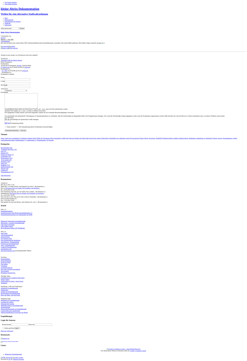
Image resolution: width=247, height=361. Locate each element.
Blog (6, 18)
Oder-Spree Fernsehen (7, 225)
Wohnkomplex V (20, 140)
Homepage (4, 85)
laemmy (3, 38)
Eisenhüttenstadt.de (7, 211)
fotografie (57, 138)
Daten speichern (9, 328)
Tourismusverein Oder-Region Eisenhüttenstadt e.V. (16, 213)
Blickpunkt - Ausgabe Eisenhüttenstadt (12, 223)
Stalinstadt (209, 138)
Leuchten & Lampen (7, 302)
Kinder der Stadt (80, 138)
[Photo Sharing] (5, 46)
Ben (6, 71)
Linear (19, 65)
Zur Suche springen (11, 2)
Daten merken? (12, 127)
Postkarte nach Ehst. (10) (9, 149)
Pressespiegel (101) (7, 158)
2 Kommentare (5, 41)
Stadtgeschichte (183, 138)
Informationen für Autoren (13, 21)
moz (117, 138)
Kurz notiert (97, 138)
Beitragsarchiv (9, 20)
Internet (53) (4, 153)
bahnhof (29, 138)
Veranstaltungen (227, 138)
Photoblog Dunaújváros (8, 273)
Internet (71, 138)
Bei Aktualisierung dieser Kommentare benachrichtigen (36, 127)
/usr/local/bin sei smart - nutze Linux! (12, 281)
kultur (87, 138)
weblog (235, 138)
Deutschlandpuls (6, 261)
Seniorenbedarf (5, 307)
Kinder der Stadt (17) (7, 155)
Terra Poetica (5, 271)
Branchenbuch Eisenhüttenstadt (10, 293)
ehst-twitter (4, 233)
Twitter (21, 357)
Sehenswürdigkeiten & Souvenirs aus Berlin (14, 312)
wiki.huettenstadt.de (7, 235)
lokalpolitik (112, 138)
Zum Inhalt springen (11, 4)
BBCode (7, 123)
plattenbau (122, 138)
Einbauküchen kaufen (7, 304)
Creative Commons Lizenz (138, 351)
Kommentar (4, 92)
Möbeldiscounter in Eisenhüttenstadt (12, 305)
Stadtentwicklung (167, 138)
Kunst (91, 138)
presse (128, 138)
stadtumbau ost (200, 138)
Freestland (4, 266)
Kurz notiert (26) (6, 160)
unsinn (219, 138)
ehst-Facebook (5, 237)
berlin (34, 138)
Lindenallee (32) (6, 156)
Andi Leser (6, 67)
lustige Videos (5, 279)
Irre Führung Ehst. (6, 238)
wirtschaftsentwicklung (8, 140)
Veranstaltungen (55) (7, 172)
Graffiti (63, 138)
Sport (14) (4, 163)
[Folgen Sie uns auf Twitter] (15, 357)
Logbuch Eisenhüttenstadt (9, 247)
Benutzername (6, 324)
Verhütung (4, 283)
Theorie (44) (4, 168)
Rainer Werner (144, 138)
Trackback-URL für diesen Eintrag (11, 60)
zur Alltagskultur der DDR (24, 215)
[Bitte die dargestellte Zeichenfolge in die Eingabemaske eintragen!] (9, 118)
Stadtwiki (7, 23)
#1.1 (3, 71)
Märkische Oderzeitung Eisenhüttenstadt (13, 221)
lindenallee (105, 138)
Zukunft (51, 140)
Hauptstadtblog (5, 259)
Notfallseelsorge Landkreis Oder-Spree (13, 278)
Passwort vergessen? (7, 331)
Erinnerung (46, 138)
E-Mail (3, 81)
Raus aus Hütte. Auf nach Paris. (10, 295)
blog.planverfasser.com (8, 251)
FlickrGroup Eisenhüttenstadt (10, 244)
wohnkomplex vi (31, 140)
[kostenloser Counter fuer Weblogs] (9, 341)
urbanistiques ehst (6, 249)
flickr (51, 138)
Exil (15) (3, 151)
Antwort (27, 67)
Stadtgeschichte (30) (7, 167)
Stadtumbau (192, 138)
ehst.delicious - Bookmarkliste (10, 242)
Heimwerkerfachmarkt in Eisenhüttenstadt (13, 309)
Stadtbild (159, 138)
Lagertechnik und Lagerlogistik (10, 311)
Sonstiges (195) (5, 161)
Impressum (8, 25)
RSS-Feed (9, 357)
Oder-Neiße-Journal (7, 226)
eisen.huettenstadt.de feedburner (10, 240)
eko (41, 138)
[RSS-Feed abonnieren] (3, 357)
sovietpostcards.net (6, 267)
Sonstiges (152, 138)
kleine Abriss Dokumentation (20, 8)
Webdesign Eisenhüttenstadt (9, 288)
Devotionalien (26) (6, 148)
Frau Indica (4, 264)
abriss (2, 138)
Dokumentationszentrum (8, 215)
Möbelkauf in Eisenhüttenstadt (10, 300)
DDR (38, 138)
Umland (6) (4, 170)
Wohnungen (4, 290)
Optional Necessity (18, 359)
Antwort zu (4, 89)
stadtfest (175, 138)
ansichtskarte (16, 138)
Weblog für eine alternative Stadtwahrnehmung (24, 14)
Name (2, 77)
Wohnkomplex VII (42, 140)
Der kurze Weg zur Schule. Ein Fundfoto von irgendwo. (22, 188)
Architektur (23, 138)
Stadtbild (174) (5, 165)
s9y (9, 359)
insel (67, 138)
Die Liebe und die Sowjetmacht (10, 269)
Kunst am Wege (6, 262)
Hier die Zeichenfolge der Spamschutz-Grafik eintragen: (22, 119)
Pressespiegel (134, 138)
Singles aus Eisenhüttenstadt (9, 292)
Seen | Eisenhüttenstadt (8, 245)
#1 (1, 67)
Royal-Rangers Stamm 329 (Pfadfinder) (13, 228)
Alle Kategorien (6, 175)
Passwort (31, 324)
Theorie (214, 138)
